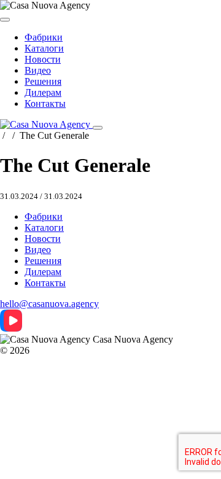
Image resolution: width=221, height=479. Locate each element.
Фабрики (44, 37)
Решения (43, 81)
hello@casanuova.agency (49, 303)
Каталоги (44, 48)
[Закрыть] (5, 19)
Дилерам (43, 92)
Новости (43, 59)
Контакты (45, 103)
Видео (38, 70)
